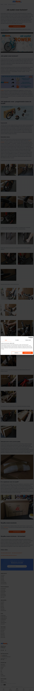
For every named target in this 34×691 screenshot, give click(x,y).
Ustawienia (16, 352)
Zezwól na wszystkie (27, 352)
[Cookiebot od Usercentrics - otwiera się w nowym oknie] (29, 337)
